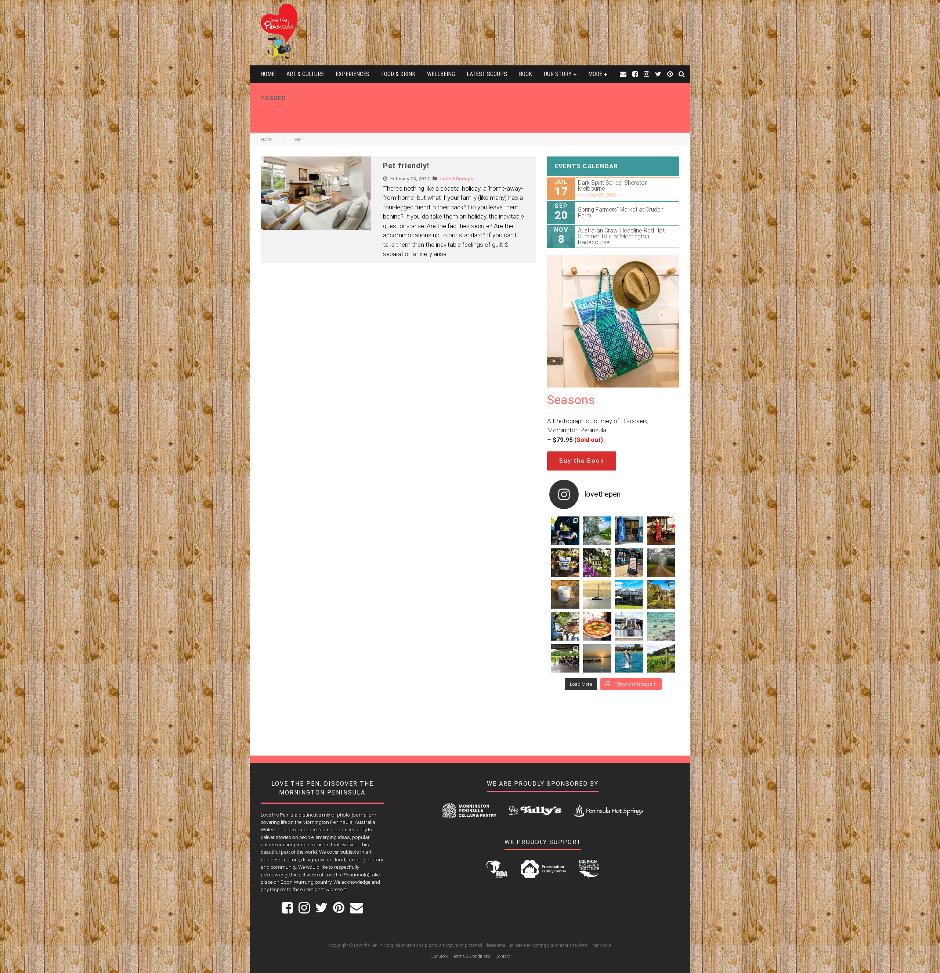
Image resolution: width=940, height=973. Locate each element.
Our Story (558, 74)
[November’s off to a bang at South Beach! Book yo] (629, 626)
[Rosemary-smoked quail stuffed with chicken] (565, 530)
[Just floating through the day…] (661, 626)
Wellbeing (441, 74)
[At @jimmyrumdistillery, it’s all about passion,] (629, 530)
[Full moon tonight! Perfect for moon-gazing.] (597, 658)
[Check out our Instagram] (646, 74)
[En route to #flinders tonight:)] (661, 562)
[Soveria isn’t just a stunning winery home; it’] (661, 658)
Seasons (571, 399)
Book (525, 74)
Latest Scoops (487, 74)
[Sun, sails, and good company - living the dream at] (597, 594)
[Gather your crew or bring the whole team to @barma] (565, 658)
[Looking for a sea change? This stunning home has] (661, 594)
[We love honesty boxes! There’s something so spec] (565, 562)
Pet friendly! (406, 165)
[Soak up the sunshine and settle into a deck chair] (629, 594)
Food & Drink (398, 74)
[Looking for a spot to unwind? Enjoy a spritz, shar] (597, 626)
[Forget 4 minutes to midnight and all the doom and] (565, 594)
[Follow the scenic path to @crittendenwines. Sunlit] (597, 530)
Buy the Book (581, 460)
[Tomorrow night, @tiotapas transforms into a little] (661, 530)
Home (267, 74)
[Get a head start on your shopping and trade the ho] (629, 562)
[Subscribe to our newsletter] (623, 74)
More (595, 74)
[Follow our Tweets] (658, 74)
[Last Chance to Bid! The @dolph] (629, 658)
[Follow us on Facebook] (635, 74)
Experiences (352, 74)
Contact (502, 956)
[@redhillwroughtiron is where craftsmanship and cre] (565, 626)
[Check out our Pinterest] (670, 74)
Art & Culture (305, 74)
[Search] (682, 74)
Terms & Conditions (472, 956)
